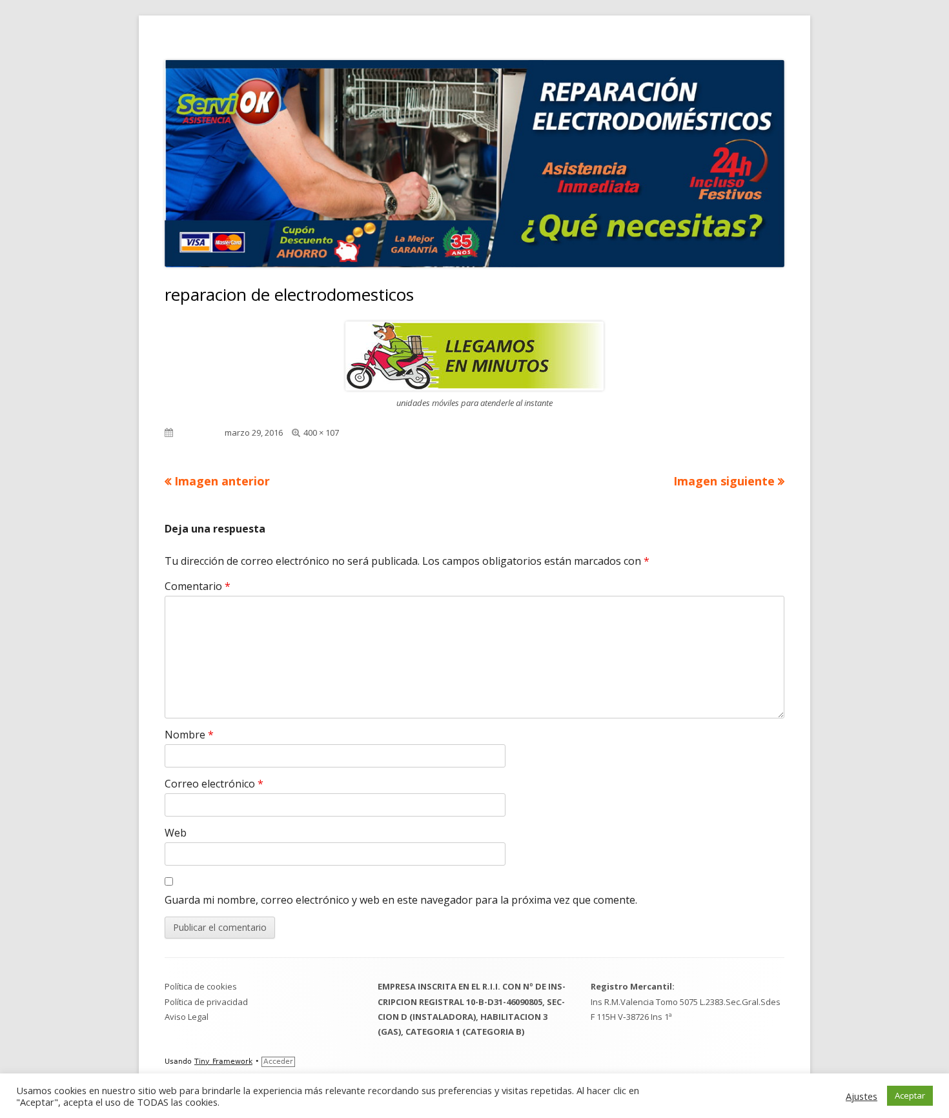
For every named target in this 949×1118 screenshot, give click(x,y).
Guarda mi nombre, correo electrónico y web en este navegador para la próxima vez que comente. (401, 900)
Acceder (278, 1061)
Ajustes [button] (861, 1096)
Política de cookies (201, 986)
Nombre (189, 734)
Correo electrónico (214, 784)
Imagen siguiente (724, 481)
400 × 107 (321, 432)
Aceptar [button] (910, 1095)
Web (176, 833)
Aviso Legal (187, 1016)
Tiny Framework (223, 1061)
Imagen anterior (222, 481)
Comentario (197, 586)
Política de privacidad (206, 1002)
